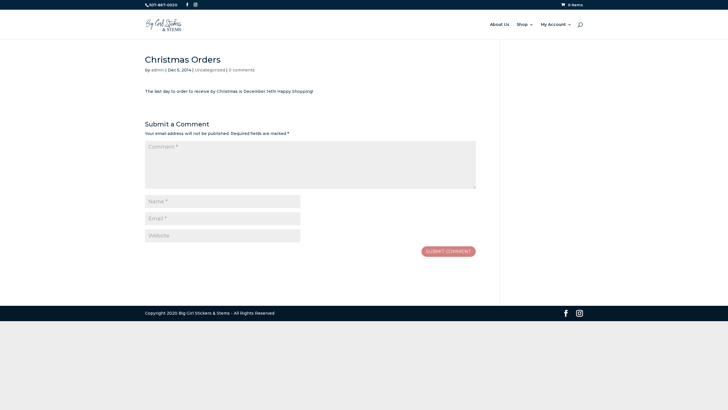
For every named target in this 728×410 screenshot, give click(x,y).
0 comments (242, 70)
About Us (499, 24)
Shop (522, 24)
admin (157, 70)
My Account (553, 24)
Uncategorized (210, 70)
